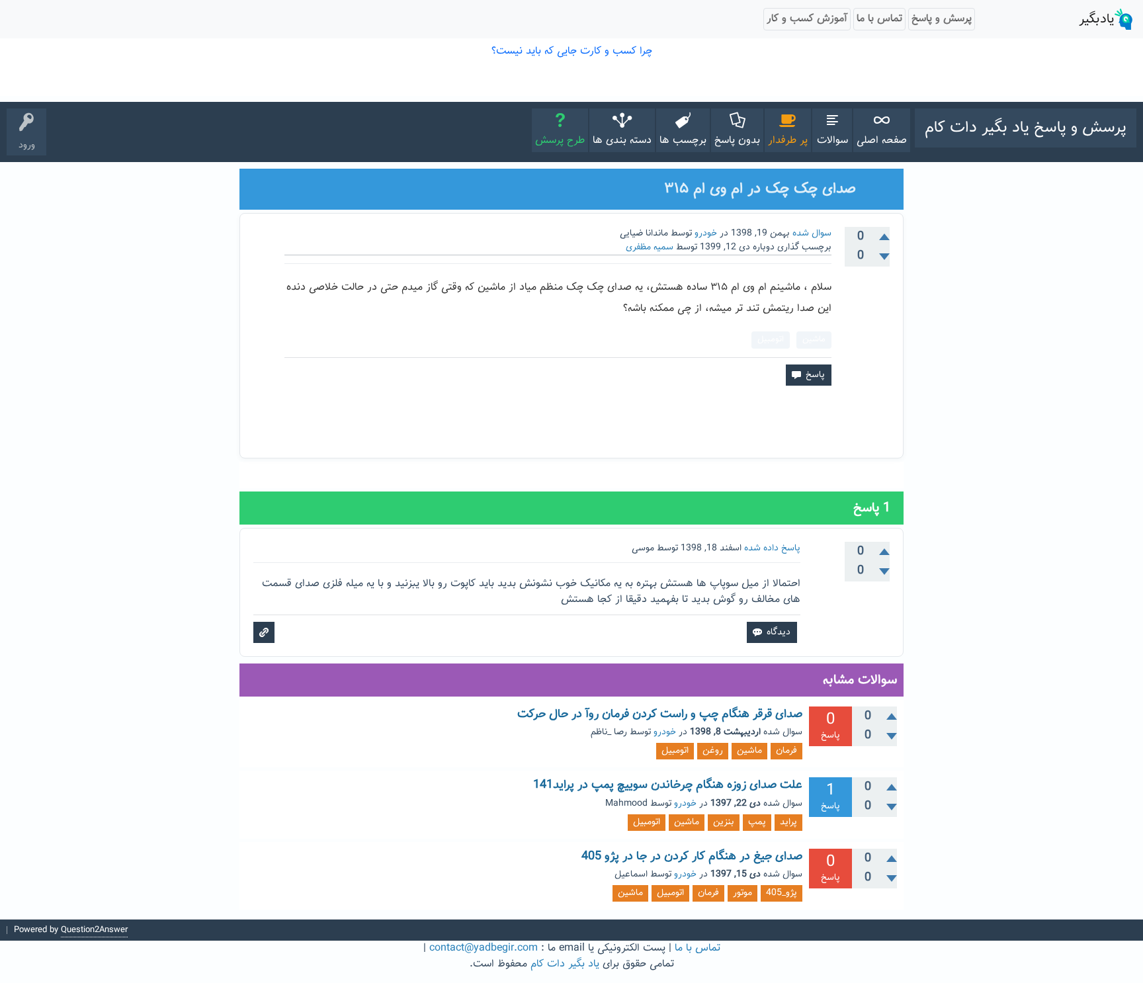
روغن (712, 751)
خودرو (706, 233)
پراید (788, 822)
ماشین (814, 339)
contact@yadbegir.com (483, 948)
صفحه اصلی (882, 140)
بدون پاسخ (737, 140)
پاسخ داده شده (772, 548)
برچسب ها (682, 140)
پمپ (757, 822)
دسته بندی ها (622, 140)
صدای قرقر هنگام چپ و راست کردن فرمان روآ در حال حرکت (659, 714)
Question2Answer (94, 930)
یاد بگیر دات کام (564, 964)
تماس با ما (697, 948)
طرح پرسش (560, 140)
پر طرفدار (788, 140)
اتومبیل (770, 339)
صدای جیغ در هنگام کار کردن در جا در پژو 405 (691, 856)
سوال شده (811, 233)
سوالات (832, 140)
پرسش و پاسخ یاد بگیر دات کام (1025, 127)
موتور (742, 893)
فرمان (786, 751)
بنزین (723, 822)
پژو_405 (781, 893)
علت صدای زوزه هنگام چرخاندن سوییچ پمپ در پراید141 (667, 785)
